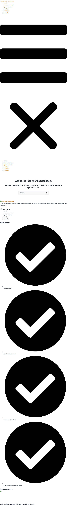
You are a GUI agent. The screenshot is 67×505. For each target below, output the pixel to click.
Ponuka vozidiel (8, 5)
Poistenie (6, 11)
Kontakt (6, 13)
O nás (5, 3)
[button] (33, 88)
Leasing (6, 9)
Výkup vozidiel (8, 7)
